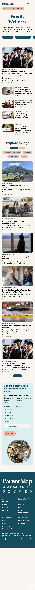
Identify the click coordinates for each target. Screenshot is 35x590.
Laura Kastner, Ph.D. (9, 336)
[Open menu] (31, 3)
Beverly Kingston (8, 83)
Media (20, 507)
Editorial (21, 505)
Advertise (22, 502)
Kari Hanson (20, 135)
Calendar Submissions (23, 512)
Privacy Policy (23, 520)
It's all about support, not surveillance (15, 80)
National (8, 421)
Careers (5, 505)
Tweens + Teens (13, 156)
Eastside (8, 412)
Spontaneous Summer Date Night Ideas (23, 104)
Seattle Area (9, 409)
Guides (5, 523)
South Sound (9, 415)
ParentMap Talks (8, 529)
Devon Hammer (8, 194)
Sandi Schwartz (8, 298)
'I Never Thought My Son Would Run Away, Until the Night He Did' (23, 91)
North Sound (9, 418)
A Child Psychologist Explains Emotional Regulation (13, 222)
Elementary (27, 152)
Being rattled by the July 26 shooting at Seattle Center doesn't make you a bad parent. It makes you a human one (15, 332)
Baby (22, 148)
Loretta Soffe (20, 120)
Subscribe (26, 3)
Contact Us (6, 507)
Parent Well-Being (23, 37)
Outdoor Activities (8, 183)
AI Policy (21, 523)
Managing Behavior (9, 69)
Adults (24, 156)
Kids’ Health (8, 37)
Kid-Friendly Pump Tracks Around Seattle (15, 186)
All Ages (14, 148)
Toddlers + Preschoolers (12, 152)
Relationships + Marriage (23, 100)
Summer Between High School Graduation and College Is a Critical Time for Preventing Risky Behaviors (17, 75)
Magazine (6, 520)
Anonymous (20, 95)
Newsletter (6, 526)
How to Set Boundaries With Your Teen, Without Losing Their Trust (17, 291)
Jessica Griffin (8, 230)
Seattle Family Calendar (14, 8)
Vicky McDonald (21, 107)
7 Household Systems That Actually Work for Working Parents (23, 116)
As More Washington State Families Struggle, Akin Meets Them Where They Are (23, 129)
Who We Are (7, 502)
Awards (5, 510)
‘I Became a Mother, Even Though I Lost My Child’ (17, 258)
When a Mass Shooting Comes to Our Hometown (16, 327)
